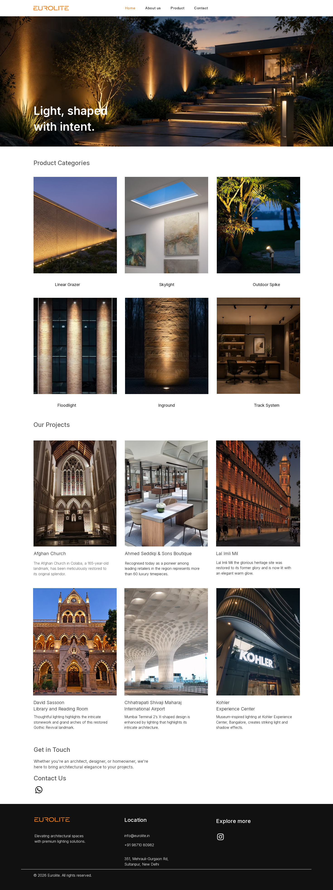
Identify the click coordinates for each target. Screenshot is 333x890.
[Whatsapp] (38, 789)
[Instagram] (220, 836)
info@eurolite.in (137, 835)
